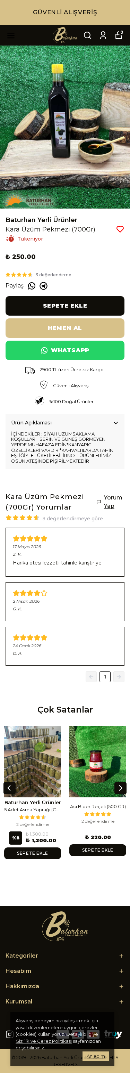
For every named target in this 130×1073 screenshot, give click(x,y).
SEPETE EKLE (65, 305)
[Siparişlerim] (103, 35)
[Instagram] (10, 1034)
